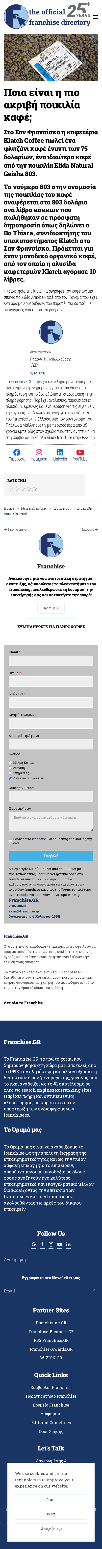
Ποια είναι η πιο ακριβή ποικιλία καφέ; (42, 104)
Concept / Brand (21, 788)
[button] (95, 17)
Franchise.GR (22, 381)
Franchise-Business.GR (51, 1331)
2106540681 (17, 906)
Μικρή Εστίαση (24, 763)
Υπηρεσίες (21, 773)
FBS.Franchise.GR (51, 1340)
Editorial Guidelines (51, 1422)
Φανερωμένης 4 (51, 1460)
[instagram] (51, 1246)
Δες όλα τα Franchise (23, 1002)
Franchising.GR (51, 1322)
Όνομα (15, 673)
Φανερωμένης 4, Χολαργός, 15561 (34, 916)
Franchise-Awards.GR (51, 1349)
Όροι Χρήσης (51, 1431)
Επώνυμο (17, 694)
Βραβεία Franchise (51, 1405)
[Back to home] (47, 17)
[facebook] (42, 1246)
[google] (33, 1246)
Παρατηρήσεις (20, 808)
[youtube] (59, 1246)
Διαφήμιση (51, 1413)
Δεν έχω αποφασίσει (29, 778)
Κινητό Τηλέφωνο (24, 715)
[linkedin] (68, 1246)
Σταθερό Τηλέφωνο (24, 736)
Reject (51, 1514)
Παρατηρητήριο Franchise (51, 1396)
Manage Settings (51, 1529)
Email (14, 652)
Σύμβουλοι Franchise (51, 1387)
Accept (51, 1500)
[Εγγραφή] (92, 1290)
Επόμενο (88, 529)
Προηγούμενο (17, 529)
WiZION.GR (51, 1357)
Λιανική (19, 768)
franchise (39, 839)
